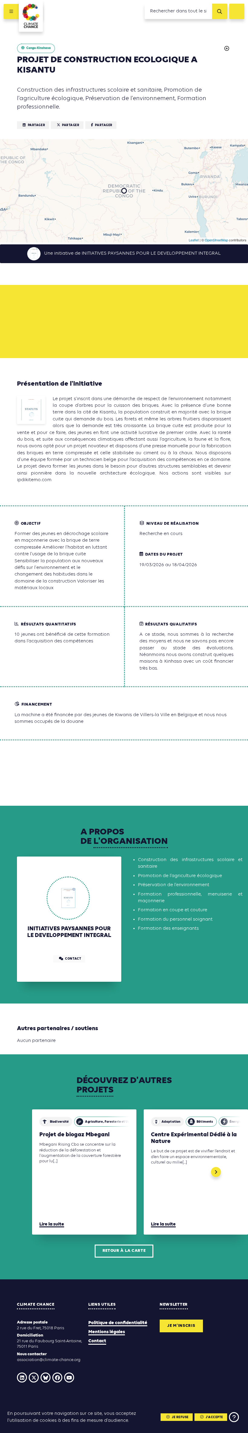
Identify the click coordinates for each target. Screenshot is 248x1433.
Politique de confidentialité (117, 1323)
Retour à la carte (124, 1250)
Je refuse (180, 1417)
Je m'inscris (181, 1325)
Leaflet (194, 239)
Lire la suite (51, 1224)
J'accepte (214, 1417)
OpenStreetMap (216, 239)
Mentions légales (106, 1332)
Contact (97, 1341)
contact (73, 959)
